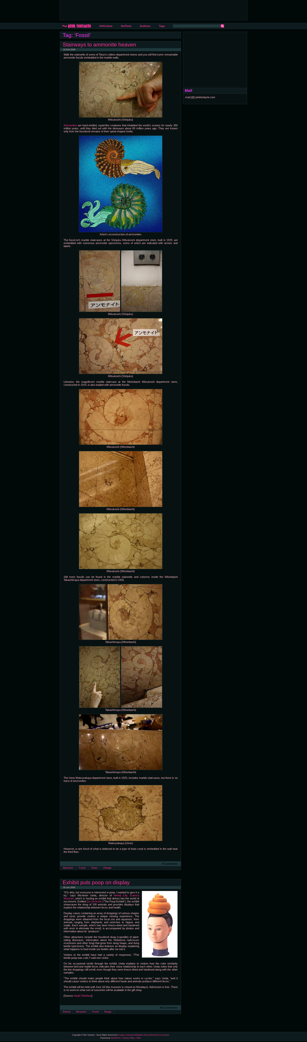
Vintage (107, 867)
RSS (139, 1038)
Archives (145, 26)
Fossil (82, 867)
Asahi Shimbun (82, 995)
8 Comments (170, 863)
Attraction (68, 867)
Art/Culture (105, 26)
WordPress (116, 1038)
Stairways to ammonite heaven (99, 44)
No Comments (169, 1007)
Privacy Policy (129, 1038)
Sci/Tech (126, 26)
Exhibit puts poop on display (96, 882)
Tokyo (94, 867)
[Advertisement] (127, 10)
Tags (162, 26)
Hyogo (107, 1011)
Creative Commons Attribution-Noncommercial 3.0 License (143, 1035)
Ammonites (70, 125)
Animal (66, 1011)
